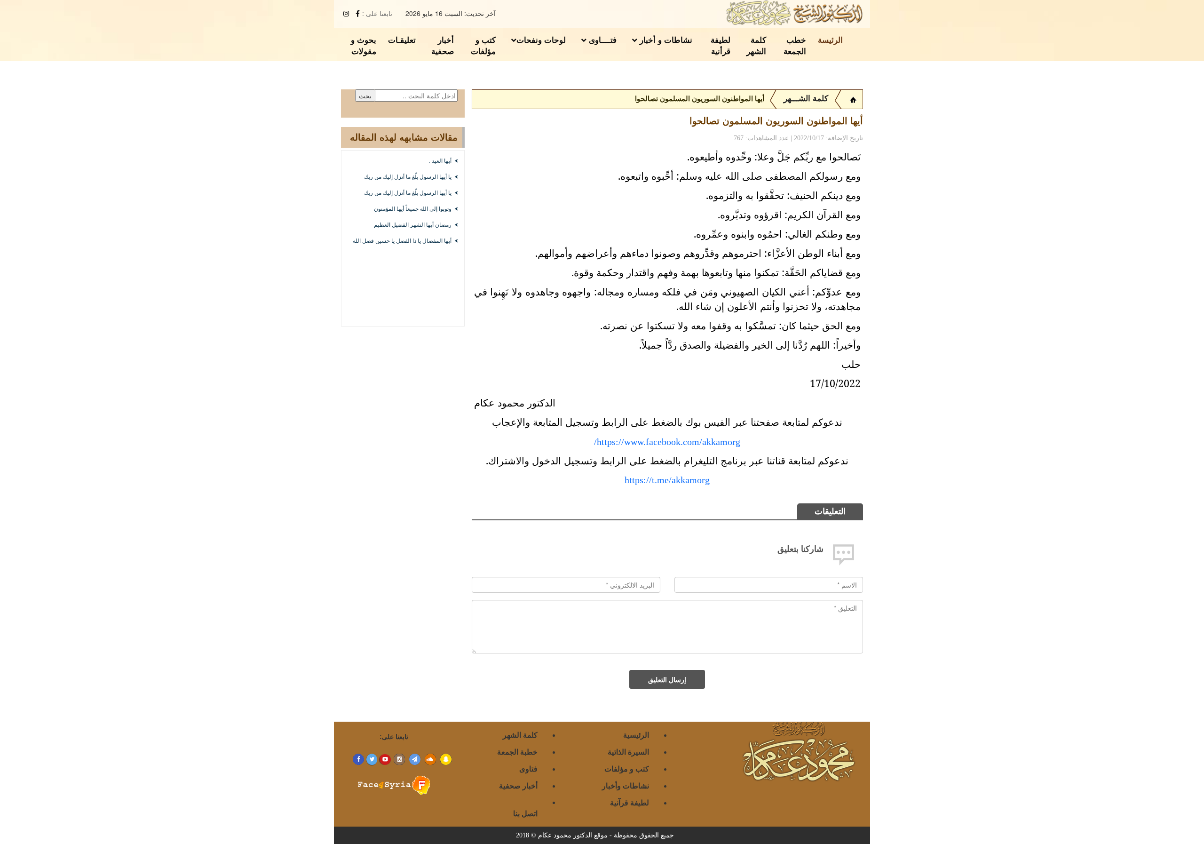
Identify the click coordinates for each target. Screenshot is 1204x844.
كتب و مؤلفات (483, 45)
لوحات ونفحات (541, 39)
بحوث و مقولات (363, 45)
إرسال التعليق (667, 679)
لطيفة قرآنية (629, 802)
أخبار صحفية (442, 45)
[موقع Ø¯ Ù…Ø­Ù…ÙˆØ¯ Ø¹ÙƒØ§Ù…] (853, 99)
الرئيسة (830, 39)
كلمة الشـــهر (806, 98)
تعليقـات (402, 39)
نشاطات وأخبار (625, 785)
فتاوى (528, 768)
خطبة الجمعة (517, 751)
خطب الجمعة (795, 45)
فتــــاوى (601, 39)
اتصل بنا (525, 813)
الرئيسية (636, 734)
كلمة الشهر (756, 45)
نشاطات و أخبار (664, 39)
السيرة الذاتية (628, 751)
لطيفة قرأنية (720, 45)
